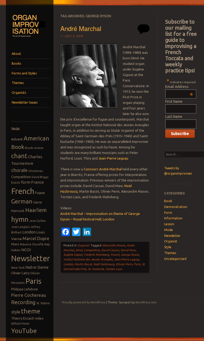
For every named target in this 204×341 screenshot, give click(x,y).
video (39, 318)
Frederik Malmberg (96, 254)
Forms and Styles (24, 73)
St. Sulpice (43, 303)
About (16, 53)
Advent (17, 139)
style (15, 311)
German (21, 201)
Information (173, 218)
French (22, 191)
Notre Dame (37, 267)
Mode (168, 230)
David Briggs (40, 177)
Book (17, 147)
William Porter (20, 323)
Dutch (15, 182)
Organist (83, 245)
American (36, 138)
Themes (18, 83)
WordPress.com (145, 302)
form (25, 182)
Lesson (169, 224)
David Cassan (110, 250)
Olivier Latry (20, 273)
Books (16, 63)
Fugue (40, 193)
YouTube (24, 330)
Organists (19, 92)
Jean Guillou (37, 220)
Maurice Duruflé (32, 244)
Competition (21, 177)
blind (79, 250)
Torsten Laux (113, 269)
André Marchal (80, 28)
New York (18, 267)
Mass (15, 244)
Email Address (179, 87)
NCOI (26, 249)
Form (168, 212)
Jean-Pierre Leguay (113, 158)
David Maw (128, 250)
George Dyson (130, 254)
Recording (23, 302)
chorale (19, 170)
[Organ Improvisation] (30, 39)
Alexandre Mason (113, 245)
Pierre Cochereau (28, 295)
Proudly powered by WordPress (83, 302)
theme (30, 311)
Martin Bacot (83, 264)
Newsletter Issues (24, 102)
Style (167, 247)
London (29, 232)
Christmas (35, 170)
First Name (173, 101)
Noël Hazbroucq (103, 264)
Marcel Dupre (36, 238)
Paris (33, 281)
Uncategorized (175, 258)
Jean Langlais (20, 226)
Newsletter (30, 258)
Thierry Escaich (22, 318)
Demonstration (175, 207)
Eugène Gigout (72, 254)
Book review (34, 147)
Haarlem (36, 210)
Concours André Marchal (103, 169)
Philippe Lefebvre (24, 289)
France (37, 182)
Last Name (173, 116)
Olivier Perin (124, 264)
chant (19, 155)
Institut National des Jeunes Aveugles (88, 259)
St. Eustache (96, 269)
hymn (19, 219)
